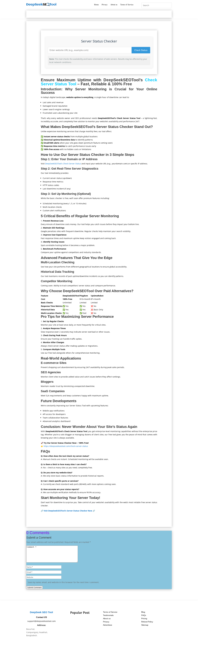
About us (113, 5)
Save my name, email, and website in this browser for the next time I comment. (63, 582)
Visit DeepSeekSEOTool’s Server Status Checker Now (68, 510)
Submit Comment (34, 587)
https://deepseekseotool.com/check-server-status (66, 446)
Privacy (104, 5)
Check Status (140, 50)
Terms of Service (126, 5)
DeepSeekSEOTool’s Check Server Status (63, 163)
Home (96, 5)
